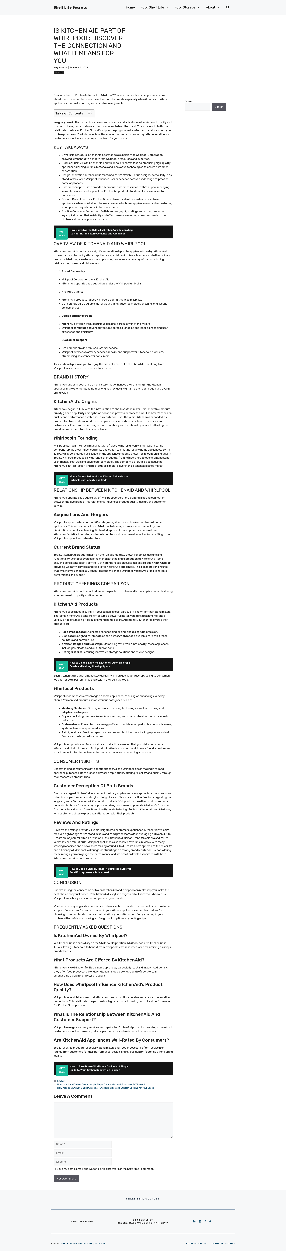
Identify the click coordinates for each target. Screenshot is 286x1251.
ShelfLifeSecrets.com (76, 1244)
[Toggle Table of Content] (88, 113)
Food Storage (185, 7)
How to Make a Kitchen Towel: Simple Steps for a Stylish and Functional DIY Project (101, 1084)
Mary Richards (60, 67)
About (210, 7)
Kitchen (58, 72)
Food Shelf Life (152, 7)
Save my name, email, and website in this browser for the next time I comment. (105, 1169)
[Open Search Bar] (227, 7)
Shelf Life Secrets (70, 7)
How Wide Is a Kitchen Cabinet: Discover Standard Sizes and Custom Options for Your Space (105, 1088)
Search (189, 101)
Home (130, 7)
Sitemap (100, 1244)
